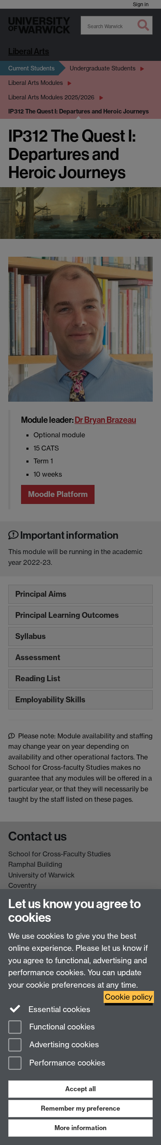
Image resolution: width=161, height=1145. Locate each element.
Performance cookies (66, 1063)
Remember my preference (80, 1108)
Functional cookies (61, 1027)
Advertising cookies (63, 1045)
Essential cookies (58, 1009)
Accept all (80, 1089)
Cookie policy (129, 997)
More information (80, 1128)
